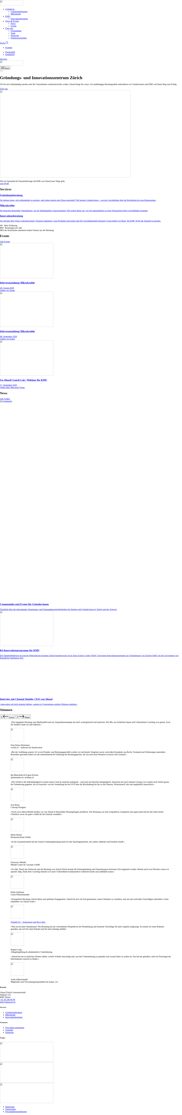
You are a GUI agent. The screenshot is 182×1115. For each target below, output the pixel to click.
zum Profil (4, 183)
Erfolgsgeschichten (19, 38)
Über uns (9, 28)
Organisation (16, 31)
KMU (7, 16)
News (13, 23)
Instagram (9, 1032)
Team (13, 33)
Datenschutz (10, 1109)
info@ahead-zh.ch (7, 1002)
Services (3, 59)
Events (13, 26)
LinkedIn (9, 1030)
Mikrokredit (16, 14)
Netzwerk (15, 35)
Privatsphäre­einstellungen (16, 1111)
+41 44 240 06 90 (7, 999)
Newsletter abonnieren (14, 1028)
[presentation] (5, 68)
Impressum (10, 1107)
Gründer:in (10, 9)
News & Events (12, 21)
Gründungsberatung (19, 11)
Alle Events (5, 241)
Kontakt (8, 47)
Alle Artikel (5, 399)
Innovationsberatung (19, 19)
